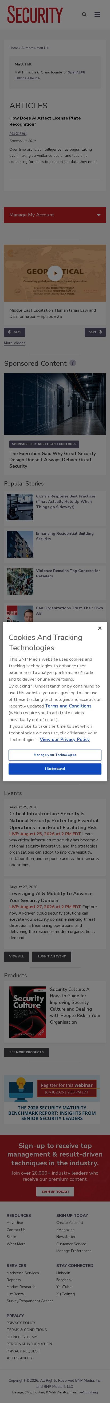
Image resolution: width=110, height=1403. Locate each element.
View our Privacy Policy (65, 740)
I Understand (55, 769)
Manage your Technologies (55, 755)
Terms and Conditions (68, 706)
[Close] (100, 628)
